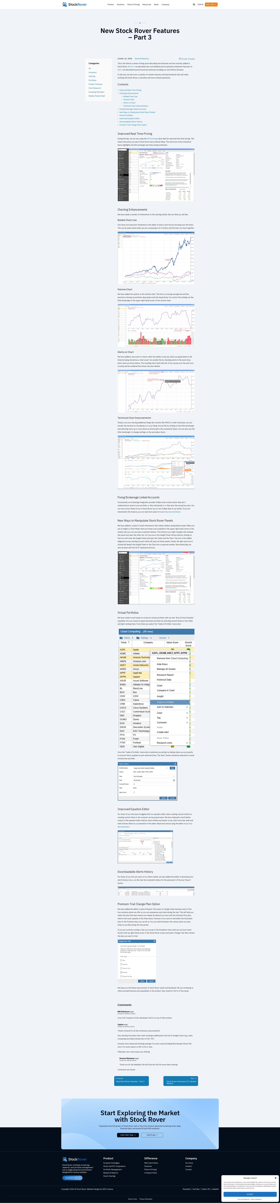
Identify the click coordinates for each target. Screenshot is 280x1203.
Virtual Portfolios (126, 115)
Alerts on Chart (129, 103)
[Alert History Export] (156, 895)
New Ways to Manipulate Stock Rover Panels (137, 112)
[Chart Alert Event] (156, 412)
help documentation (172, 512)
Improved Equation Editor (129, 118)
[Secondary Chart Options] (156, 488)
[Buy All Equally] (148, 800)
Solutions (120, 4)
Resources (147, 4)
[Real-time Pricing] (156, 201)
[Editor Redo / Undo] (145, 863)
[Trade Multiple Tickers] (156, 747)
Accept (250, 1194)
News (156, 4)
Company (165, 4)
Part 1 (132, 66)
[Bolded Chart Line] (156, 284)
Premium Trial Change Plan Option (133, 125)
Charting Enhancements (128, 93)
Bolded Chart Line (130, 96)
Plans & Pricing (133, 4)
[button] (276, 1178)
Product (111, 4)
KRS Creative (107, 1189)
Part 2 (120, 70)
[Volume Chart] (156, 346)
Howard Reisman (142, 58)
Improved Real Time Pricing (130, 90)
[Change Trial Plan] (137, 983)
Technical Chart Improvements (135, 106)
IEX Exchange (152, 139)
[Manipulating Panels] (156, 604)
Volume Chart (128, 99)
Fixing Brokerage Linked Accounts (132, 109)
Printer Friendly (188, 59)
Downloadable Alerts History (130, 122)
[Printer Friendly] (180, 59)
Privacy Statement (256, 1199)
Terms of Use (132, 1199)
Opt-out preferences (244, 1199)
